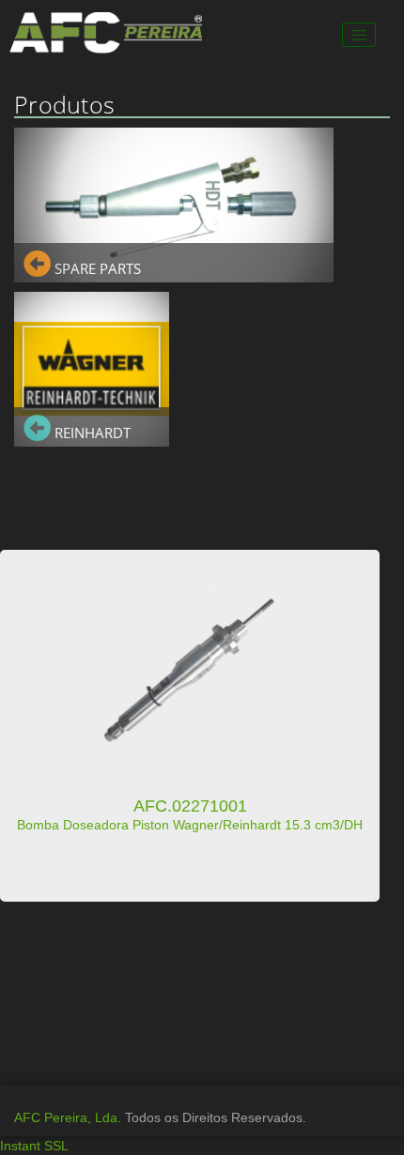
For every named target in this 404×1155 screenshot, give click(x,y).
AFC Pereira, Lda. (67, 1117)
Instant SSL (34, 1145)
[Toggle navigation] (359, 35)
